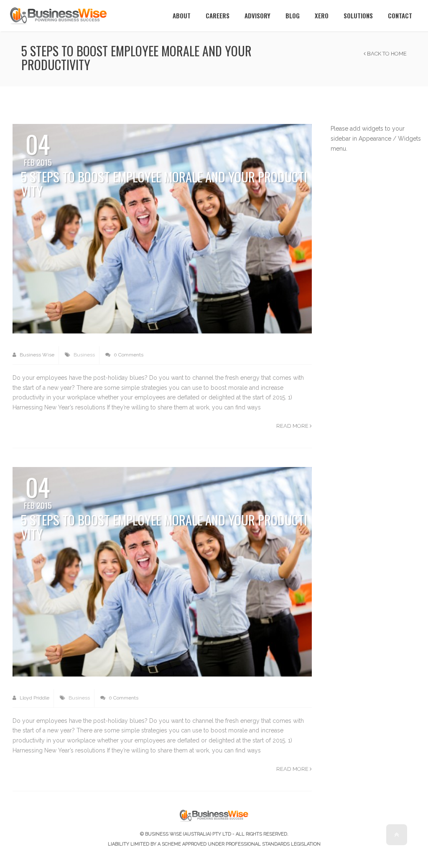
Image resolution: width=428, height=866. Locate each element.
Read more (293, 426)
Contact (400, 15)
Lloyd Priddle (33, 698)
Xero (322, 15)
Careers (217, 15)
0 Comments (127, 355)
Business (84, 355)
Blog (292, 15)
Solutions (358, 15)
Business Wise (36, 355)
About (182, 15)
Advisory (257, 15)
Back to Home (386, 53)
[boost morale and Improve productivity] (162, 228)
